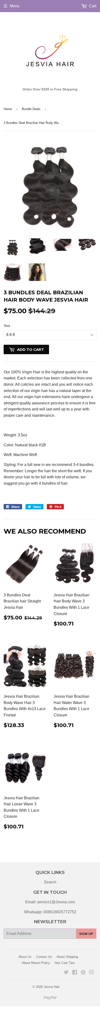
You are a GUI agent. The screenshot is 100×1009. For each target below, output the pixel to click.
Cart (92, 6)
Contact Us (44, 957)
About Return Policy (36, 963)
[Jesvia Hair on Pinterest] (83, 973)
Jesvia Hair (51, 987)
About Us (25, 957)
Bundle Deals (31, 109)
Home (8, 109)
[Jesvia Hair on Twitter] (66, 973)
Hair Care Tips (65, 963)
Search (50, 882)
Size (7, 326)
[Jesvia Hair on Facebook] (74, 973)
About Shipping (67, 957)
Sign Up (86, 934)
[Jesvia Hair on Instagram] (91, 973)
